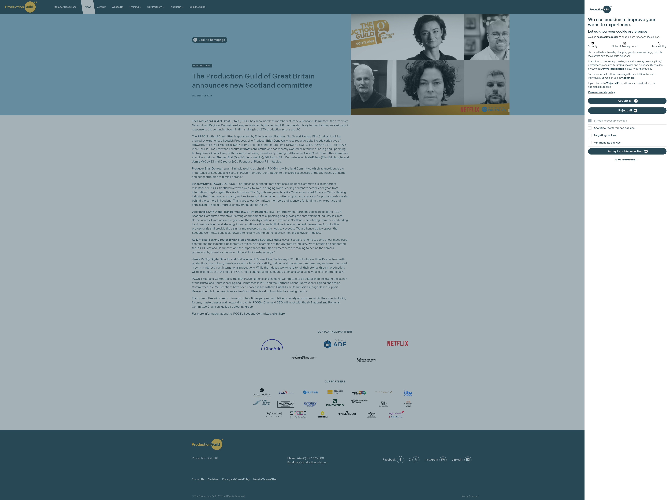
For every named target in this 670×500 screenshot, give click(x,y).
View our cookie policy (601, 92)
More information (625, 159)
